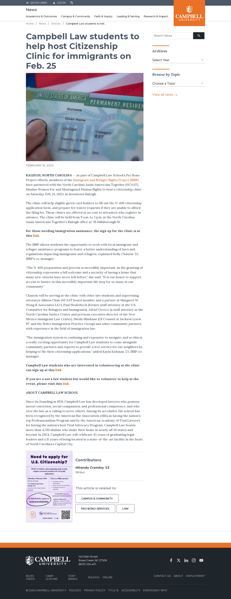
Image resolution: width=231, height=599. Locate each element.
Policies (75, 590)
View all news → (164, 95)
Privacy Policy (94, 590)
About (178, 575)
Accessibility (130, 590)
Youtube (201, 560)
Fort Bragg (73, 577)
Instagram (194, 560)
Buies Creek (30, 577)
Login (59, 2)
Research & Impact (156, 16)
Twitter (178, 560)
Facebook (171, 560)
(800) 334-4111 (87, 564)
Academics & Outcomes (41, 16)
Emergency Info (155, 590)
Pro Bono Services (95, 508)
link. (36, 235)
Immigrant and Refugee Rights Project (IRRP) (106, 180)
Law (125, 508)
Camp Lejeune (52, 577)
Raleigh (94, 577)
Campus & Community (75, 16)
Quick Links (36, 2)
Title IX (113, 590)
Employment (195, 575)
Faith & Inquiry (103, 16)
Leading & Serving (128, 16)
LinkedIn (186, 560)
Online (107, 577)
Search (71, 3)
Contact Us (162, 575)
